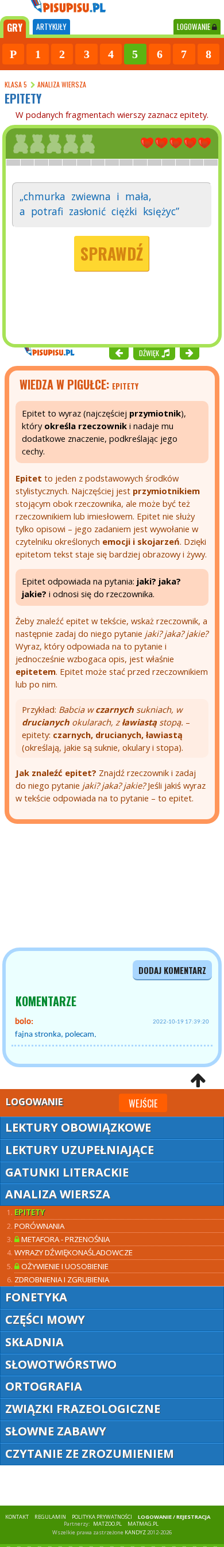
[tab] (14, 27)
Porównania (39, 1226)
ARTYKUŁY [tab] (51, 26)
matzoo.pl (107, 1523)
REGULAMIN (50, 1517)
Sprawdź (111, 253)
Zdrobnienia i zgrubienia (61, 1279)
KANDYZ (135, 1532)
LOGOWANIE (194, 26)
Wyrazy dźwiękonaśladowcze (73, 1252)
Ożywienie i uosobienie (64, 1266)
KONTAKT (17, 1517)
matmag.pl (143, 1523)
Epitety (29, 1212)
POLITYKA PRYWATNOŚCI (102, 1517)
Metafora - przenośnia (65, 1239)
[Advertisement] (68, 886)
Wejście (143, 1103)
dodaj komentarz (172, 970)
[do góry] (198, 1080)
